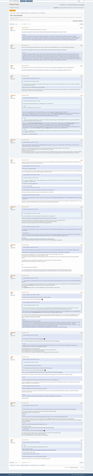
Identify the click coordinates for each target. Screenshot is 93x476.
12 (22, 24)
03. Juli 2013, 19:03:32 (25, 292)
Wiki (59, 7)
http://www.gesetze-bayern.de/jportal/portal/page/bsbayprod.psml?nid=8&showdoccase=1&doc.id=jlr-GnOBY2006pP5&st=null (46, 270)
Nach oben (12, 462)
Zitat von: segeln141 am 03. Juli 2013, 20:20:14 (31, 442)
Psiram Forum (14, 4)
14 (26, 24)
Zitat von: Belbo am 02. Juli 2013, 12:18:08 (31, 81)
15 (27, 24)
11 (21, 24)
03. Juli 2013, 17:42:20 (25, 139)
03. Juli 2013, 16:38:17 (25, 45)
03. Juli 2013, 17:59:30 (25, 159)
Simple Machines (19, 474)
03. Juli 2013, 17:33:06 (25, 95)
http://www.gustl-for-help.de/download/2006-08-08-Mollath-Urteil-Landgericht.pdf (38, 238)
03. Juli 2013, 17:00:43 (25, 75)
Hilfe (72, 474)
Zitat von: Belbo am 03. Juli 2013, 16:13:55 (30, 142)
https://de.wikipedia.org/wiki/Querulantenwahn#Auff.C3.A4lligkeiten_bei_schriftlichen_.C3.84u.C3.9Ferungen (44, 327)
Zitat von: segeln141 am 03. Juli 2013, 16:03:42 (32, 100)
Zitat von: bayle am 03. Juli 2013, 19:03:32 (30, 335)
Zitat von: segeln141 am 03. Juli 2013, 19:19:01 (31, 359)
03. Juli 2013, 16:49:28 (25, 65)
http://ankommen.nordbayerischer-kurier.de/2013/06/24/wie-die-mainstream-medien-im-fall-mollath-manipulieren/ (44, 49)
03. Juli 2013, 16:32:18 (25, 27)
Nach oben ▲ (82, 474)
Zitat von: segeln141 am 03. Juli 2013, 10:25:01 (31, 78)
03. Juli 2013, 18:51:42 (25, 275)
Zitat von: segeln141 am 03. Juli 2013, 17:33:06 (31, 165)
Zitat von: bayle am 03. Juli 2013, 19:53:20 (30, 405)
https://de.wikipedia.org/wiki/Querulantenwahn (31, 316)
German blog (63, 7)
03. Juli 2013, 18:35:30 (25, 206)
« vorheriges (75, 20)
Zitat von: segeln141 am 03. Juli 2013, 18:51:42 (31, 302)
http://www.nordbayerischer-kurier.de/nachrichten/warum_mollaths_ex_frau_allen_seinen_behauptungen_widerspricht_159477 (47, 70)
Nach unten (12, 24)
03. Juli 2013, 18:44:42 (25, 244)
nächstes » (80, 20)
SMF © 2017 (14, 474)
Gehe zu (66, 467)
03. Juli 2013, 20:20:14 (25, 402)
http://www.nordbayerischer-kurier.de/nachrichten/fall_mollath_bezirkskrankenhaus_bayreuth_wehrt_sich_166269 (44, 32)
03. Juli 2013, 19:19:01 (25, 332)
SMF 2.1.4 (10, 474)
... (20, 24)
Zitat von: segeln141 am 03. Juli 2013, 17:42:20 (31, 194)
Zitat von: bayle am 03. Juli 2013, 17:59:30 (30, 209)
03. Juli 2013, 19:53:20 (25, 356)
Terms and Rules (76, 474)
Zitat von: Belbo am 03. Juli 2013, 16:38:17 (30, 247)
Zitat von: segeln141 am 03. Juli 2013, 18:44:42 (31, 294)
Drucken (81, 24)
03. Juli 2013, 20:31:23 (25, 439)
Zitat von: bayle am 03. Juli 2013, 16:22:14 (30, 97)
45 (29, 24)
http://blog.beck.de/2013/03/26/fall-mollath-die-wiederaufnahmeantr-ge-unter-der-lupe (40, 115)
